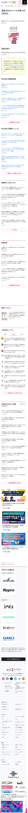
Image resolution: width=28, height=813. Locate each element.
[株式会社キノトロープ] (8, 617)
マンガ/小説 (18, 749)
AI (15, 5)
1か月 (21, 334)
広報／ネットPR (5, 732)
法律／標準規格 (19, 727)
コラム (3, 749)
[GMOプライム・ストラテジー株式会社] (8, 638)
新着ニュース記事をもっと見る (14, 173)
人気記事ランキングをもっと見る (14, 393)
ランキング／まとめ (6, 754)
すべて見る (14, 230)
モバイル (4, 734)
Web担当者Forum (6, 2)
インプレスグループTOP (19, 691)
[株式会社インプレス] (13, 774)
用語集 (17, 764)
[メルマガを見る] (3, 678)
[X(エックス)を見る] (11, 678)
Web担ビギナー (5, 704)
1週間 (13, 334)
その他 (17, 737)
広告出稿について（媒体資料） (20, 683)
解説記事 (4, 761)
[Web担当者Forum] (13, 670)
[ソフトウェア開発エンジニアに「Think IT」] (19, 783)
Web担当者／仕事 (6, 727)
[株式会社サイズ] (8, 628)
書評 (16, 747)
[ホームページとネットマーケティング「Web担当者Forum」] (7, 788)
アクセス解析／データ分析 (7, 722)
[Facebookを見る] (7, 678)
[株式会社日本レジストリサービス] (8, 606)
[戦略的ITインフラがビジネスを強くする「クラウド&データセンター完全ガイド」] (7, 783)
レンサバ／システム (19, 730)
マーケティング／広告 (9, 5)
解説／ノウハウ (5, 744)
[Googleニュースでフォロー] (19, 678)
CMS (3, 725)
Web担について (5, 709)
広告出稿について (19, 709)
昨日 (5, 334)
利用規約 (18, 686)
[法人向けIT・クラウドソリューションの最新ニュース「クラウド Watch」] (7, 792)
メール (5, 67)
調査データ (4, 747)
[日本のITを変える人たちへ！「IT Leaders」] (19, 792)
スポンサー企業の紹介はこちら (13, 659)
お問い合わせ (7, 686)
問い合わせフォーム (16, 65)
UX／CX (3, 730)
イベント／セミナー (19, 752)
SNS (19, 5)
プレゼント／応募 (5, 764)
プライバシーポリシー (9, 688)
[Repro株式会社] (8, 590)
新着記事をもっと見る (14, 122)
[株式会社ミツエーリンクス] (8, 579)
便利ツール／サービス (6, 752)
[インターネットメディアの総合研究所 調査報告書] (19, 788)
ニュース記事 (18, 761)
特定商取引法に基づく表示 (20, 688)
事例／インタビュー (19, 744)
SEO (2, 5)
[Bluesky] (15, 678)
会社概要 (7, 691)
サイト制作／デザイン (20, 722)
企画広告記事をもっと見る (15, 483)
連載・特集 (4, 706)
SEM (3, 737)
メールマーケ (18, 734)
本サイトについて (8, 683)
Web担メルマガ (19, 704)
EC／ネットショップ (19, 732)
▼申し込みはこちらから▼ (7, 800)
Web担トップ (3, 562)
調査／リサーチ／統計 (20, 725)
